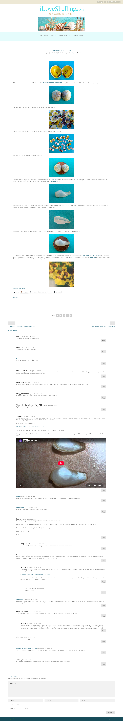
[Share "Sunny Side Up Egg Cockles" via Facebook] (57, 315)
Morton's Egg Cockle (72, 53)
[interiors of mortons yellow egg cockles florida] (61, 119)
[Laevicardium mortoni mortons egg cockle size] (61, 167)
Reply (103, 340)
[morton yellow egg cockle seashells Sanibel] (61, 143)
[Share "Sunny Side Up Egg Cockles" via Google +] (64, 315)
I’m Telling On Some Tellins (91, 255)
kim (17, 359)
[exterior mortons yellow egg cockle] (61, 95)
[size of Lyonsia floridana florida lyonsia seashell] (61, 243)
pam (47, 53)
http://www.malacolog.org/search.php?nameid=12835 (30, 427)
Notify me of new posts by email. (19, 708)
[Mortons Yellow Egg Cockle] (61, 70)
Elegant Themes (18, 719)
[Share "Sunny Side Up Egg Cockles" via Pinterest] (67, 315)
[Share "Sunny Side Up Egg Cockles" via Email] (70, 315)
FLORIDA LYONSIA (55, 181)
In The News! (30, 2)
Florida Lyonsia (62, 53)
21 (80, 53)
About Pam (5, 2)
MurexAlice (53, 179)
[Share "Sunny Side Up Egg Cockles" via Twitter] (60, 315)
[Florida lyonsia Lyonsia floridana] (61, 193)
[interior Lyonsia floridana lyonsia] (61, 219)
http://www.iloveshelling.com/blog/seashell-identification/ (35, 574)
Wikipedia (93, 257)
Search (12, 2)
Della (18, 496)
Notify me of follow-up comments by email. (22, 705)
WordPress (33, 719)
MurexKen (20, 508)
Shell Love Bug (20, 2)
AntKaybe (20, 599)
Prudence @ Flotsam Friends (26, 648)
